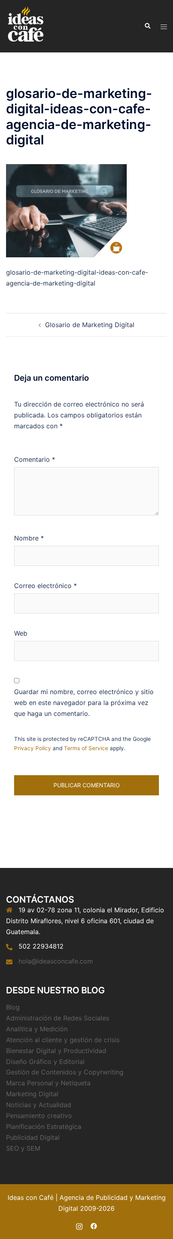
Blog (13, 1007)
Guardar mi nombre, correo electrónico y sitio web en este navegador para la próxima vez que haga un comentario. (84, 703)
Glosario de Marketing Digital (89, 325)
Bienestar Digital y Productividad (56, 1051)
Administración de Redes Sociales (57, 1018)
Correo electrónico (45, 586)
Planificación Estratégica (43, 1126)
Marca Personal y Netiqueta (48, 1083)
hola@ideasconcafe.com (56, 961)
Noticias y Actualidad (38, 1105)
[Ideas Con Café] (25, 25)
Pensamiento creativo (39, 1116)
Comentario (34, 459)
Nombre (29, 538)
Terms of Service (86, 748)
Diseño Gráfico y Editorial (45, 1062)
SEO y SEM (23, 1148)
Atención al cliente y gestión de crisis (62, 1040)
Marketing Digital (32, 1094)
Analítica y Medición (37, 1029)
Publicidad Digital (33, 1137)
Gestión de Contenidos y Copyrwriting (65, 1072)
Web (20, 633)
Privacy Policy (32, 748)
